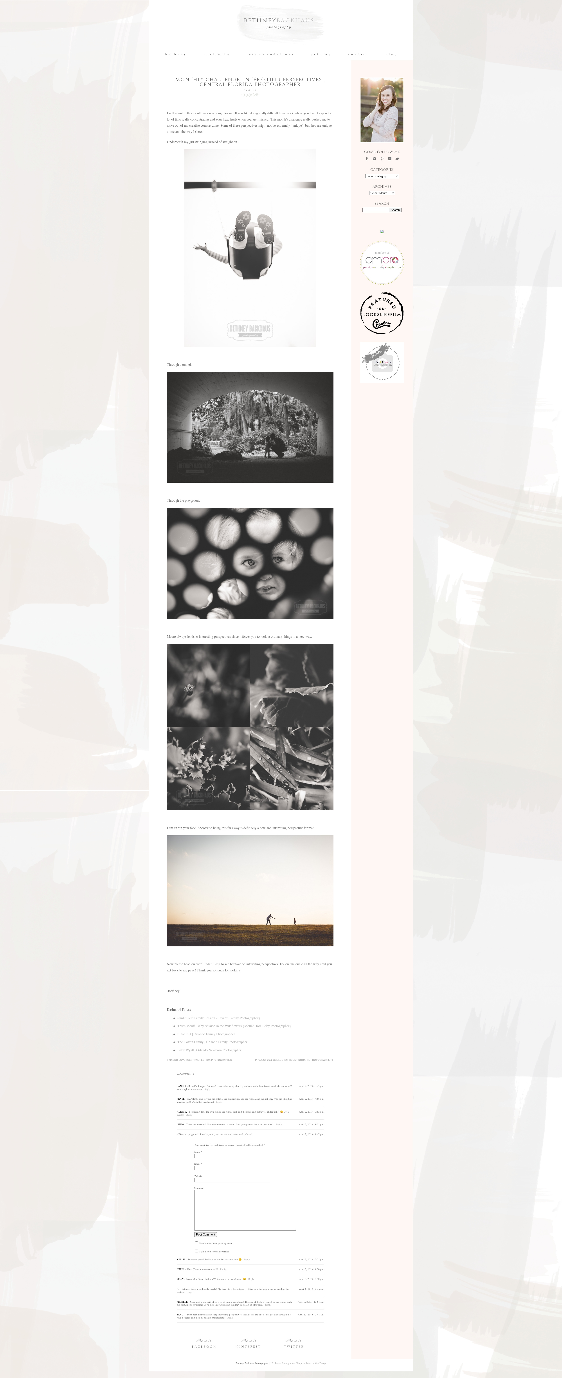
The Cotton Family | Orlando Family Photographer (212, 1041)
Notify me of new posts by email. (216, 1243)
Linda (180, 1124)
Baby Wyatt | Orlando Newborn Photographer (209, 1050)
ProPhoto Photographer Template (288, 1363)
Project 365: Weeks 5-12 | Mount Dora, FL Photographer (294, 1060)
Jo (178, 1288)
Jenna (180, 1269)
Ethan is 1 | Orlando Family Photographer (206, 1034)
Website (198, 1175)
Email (197, 1163)
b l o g (391, 54)
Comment (199, 1187)
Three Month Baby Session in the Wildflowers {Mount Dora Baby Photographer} (234, 1025)
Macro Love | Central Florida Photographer (199, 1060)
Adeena (182, 1111)
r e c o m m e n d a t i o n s (270, 54)
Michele (182, 1301)
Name (197, 1151)
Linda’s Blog (211, 964)
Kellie (181, 1259)
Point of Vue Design (316, 1363)
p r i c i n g (321, 54)
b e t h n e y (175, 54)
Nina (180, 1134)
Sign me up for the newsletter (214, 1251)
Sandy (181, 1314)
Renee (181, 1098)
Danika (181, 1086)
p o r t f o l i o (216, 54)
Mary (180, 1279)
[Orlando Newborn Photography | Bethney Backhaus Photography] (281, 47)
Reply (208, 1089)
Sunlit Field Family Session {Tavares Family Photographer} (218, 1018)
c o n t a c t (358, 54)
